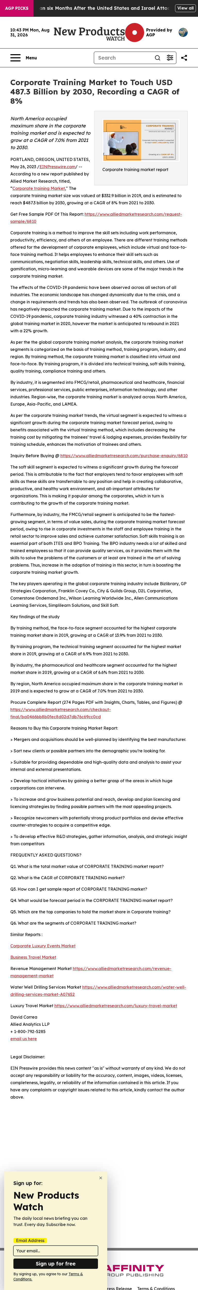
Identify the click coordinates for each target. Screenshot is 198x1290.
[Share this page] (184, 58)
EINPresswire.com (57, 166)
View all (185, 8)
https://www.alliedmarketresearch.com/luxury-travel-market (115, 1005)
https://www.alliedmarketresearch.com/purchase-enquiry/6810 (124, 455)
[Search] (157, 58)
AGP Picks (16, 8)
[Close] (100, 1177)
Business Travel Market (33, 957)
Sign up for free (56, 1263)
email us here (23, 1038)
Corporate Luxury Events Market (43, 945)
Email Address (30, 1240)
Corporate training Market (38, 188)
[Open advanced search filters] (170, 58)
